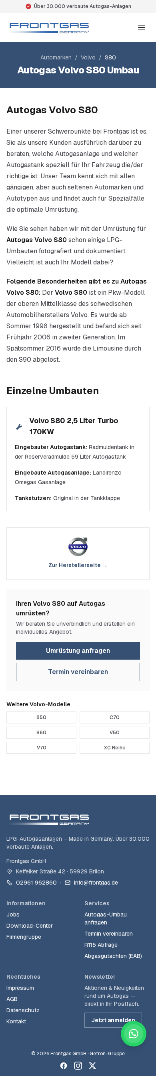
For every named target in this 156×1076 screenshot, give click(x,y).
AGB (12, 999)
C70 (115, 717)
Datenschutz (23, 1010)
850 (41, 717)
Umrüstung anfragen (78, 650)
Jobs (13, 914)
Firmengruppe (23, 936)
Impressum (20, 987)
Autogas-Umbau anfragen (105, 918)
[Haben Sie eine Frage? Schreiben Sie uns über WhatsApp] (133, 1033)
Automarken (56, 57)
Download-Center (29, 925)
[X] (92, 1066)
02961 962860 (36, 882)
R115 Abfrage (101, 944)
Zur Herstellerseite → (78, 565)
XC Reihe (115, 748)
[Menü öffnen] (142, 27)
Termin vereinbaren (78, 672)
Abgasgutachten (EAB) (113, 956)
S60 (41, 732)
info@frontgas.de (96, 882)
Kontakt (16, 1021)
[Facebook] (64, 1066)
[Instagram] (78, 1066)
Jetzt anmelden (113, 1020)
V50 (115, 732)
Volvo (88, 57)
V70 (41, 748)
